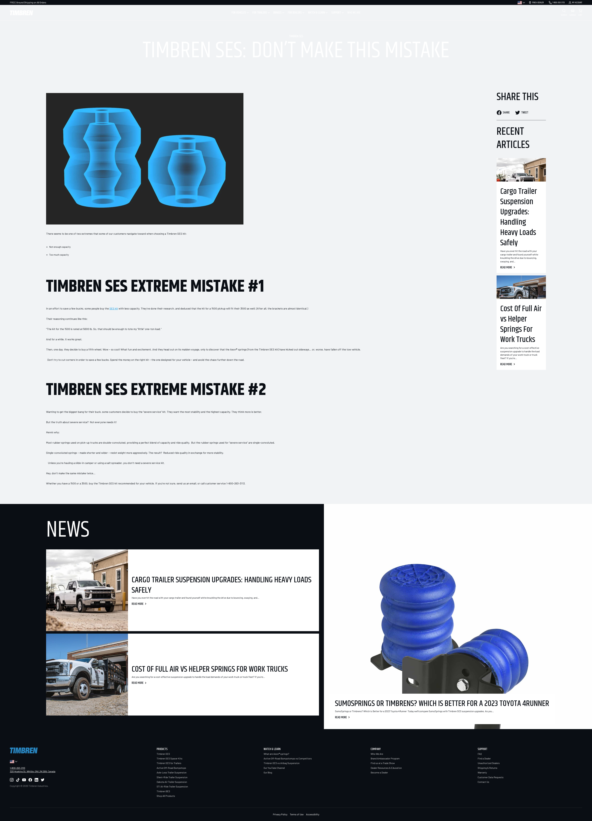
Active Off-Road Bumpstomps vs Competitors (288, 758)
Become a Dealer (379, 772)
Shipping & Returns (487, 767)
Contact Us (483, 781)
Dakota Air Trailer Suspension (172, 781)
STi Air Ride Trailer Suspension (172, 786)
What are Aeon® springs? (276, 753)
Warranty (482, 772)
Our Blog (268, 772)
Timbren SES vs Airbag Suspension (282, 763)
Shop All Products (166, 795)
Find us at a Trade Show (383, 763)
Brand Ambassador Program (385, 758)
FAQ (480, 753)
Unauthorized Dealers (489, 763)
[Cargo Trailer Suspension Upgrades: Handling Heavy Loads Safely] (521, 170)
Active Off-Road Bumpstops (171, 767)
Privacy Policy (280, 814)
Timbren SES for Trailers (169, 763)
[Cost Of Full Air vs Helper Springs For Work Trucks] (521, 287)
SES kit (113, 308)
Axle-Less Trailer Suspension (172, 772)
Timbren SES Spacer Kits (169, 758)
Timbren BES (163, 791)
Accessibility (312, 814)
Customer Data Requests (491, 777)
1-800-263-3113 (17, 767)
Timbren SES (163, 753)
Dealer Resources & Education (386, 767)
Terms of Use (297, 814)
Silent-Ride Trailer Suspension (172, 777)
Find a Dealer (484, 758)
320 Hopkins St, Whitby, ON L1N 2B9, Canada (32, 771)
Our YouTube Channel (274, 767)
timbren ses (296, 36)
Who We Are (377, 753)
